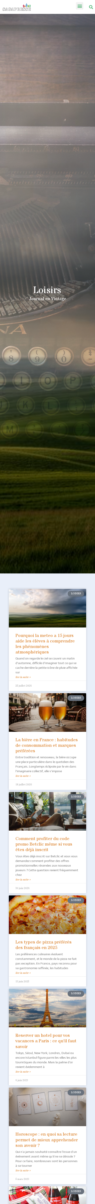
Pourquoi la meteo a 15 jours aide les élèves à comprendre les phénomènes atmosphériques (45, 644)
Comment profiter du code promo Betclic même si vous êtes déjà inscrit (43, 844)
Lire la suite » (23, 677)
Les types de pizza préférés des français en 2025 (43, 945)
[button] (79, 5)
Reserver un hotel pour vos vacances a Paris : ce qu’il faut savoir (45, 1041)
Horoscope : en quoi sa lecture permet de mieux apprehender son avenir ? (46, 1140)
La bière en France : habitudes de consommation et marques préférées (46, 745)
